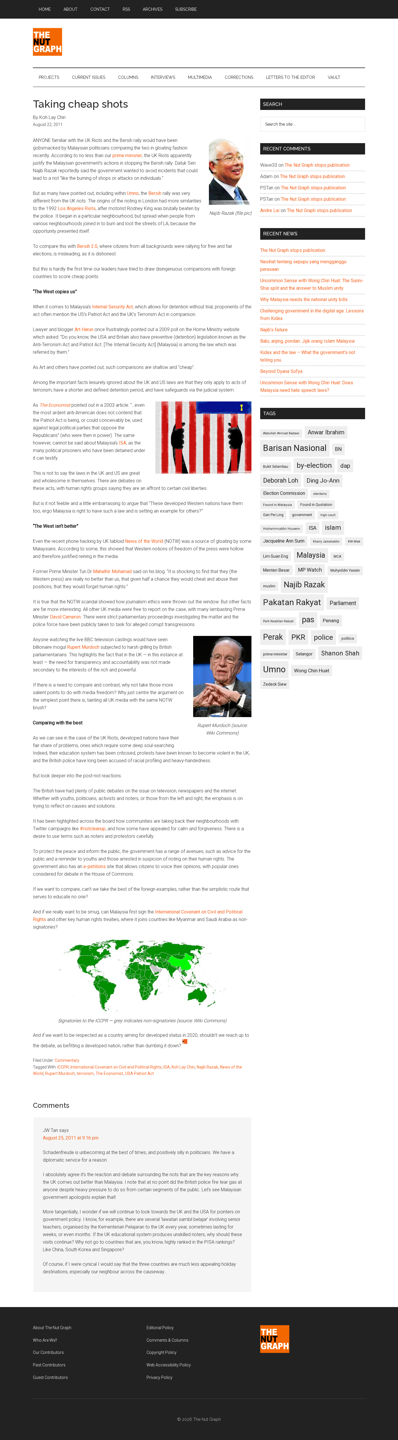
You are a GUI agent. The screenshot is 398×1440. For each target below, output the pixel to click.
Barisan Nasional (295, 448)
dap (345, 465)
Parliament (343, 603)
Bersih (154, 193)
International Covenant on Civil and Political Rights (116, 1067)
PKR (298, 637)
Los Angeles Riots (77, 208)
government (302, 515)
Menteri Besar (276, 570)
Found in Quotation (316, 504)
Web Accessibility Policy (169, 1365)
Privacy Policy (159, 1377)
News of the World (144, 541)
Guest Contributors (50, 1377)
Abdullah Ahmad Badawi (281, 433)
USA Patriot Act (139, 1073)
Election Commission (284, 493)
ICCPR (63, 1067)
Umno (133, 193)
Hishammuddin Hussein (281, 529)
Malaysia (311, 555)
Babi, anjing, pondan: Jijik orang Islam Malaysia (307, 341)
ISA (122, 443)
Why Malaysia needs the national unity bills (304, 299)
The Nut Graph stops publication (317, 165)
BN (338, 449)
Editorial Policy (160, 1327)
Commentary (67, 1060)
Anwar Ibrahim (326, 432)
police (323, 637)
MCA (337, 556)
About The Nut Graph (52, 1327)
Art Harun (84, 329)
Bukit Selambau (275, 467)
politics (347, 638)
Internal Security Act (112, 307)
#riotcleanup (92, 828)
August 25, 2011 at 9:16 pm (70, 1138)
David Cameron (65, 617)
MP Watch (310, 570)
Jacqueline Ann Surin (283, 541)
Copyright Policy (162, 1352)
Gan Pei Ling (273, 515)
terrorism (85, 1073)
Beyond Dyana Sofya (281, 371)
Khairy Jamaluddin (326, 541)
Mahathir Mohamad (112, 571)
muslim (269, 586)
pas (308, 619)
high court (327, 515)
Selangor (304, 654)
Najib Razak (207, 1067)
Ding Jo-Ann (323, 480)
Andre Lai (269, 210)
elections (320, 494)
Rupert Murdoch (83, 647)
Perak (273, 637)
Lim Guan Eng (275, 556)
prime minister (127, 155)
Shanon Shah (340, 653)
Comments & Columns (168, 1340)
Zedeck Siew (274, 684)
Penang (331, 620)
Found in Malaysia (277, 505)
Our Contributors (48, 1352)
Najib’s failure (274, 330)
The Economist (54, 405)
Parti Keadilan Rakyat (278, 621)
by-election (314, 465)
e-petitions (94, 866)
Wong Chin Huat (311, 670)
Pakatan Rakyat (292, 602)
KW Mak (354, 541)
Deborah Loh (280, 480)
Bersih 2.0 (87, 246)
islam (333, 527)
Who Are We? (45, 1340)
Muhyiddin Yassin (345, 570)
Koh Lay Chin (183, 1067)
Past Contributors (49, 1365)
